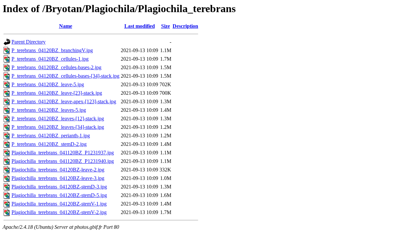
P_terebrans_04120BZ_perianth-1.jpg (50, 135)
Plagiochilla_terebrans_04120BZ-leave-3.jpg (57, 178)
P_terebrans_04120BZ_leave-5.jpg (47, 84)
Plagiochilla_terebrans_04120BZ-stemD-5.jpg (59, 195)
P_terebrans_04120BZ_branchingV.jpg (52, 50)
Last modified (139, 26)
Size (165, 26)
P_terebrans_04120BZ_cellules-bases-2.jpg (56, 67)
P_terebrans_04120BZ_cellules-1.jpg (50, 59)
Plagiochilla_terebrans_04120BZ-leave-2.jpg (57, 169)
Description (185, 26)
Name (65, 26)
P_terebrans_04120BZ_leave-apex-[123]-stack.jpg (63, 101)
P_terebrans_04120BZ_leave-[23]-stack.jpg (56, 93)
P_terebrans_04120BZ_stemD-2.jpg (49, 144)
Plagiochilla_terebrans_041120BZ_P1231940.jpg (62, 161)
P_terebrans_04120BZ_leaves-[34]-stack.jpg (57, 127)
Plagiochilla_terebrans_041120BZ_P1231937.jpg (62, 152)
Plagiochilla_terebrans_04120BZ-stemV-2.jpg (59, 212)
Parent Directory (28, 42)
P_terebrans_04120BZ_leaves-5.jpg (48, 110)
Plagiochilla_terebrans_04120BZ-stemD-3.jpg (59, 186)
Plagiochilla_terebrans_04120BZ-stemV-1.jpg (59, 203)
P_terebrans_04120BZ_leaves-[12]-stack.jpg (57, 118)
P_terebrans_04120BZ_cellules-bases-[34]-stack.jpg (65, 76)
